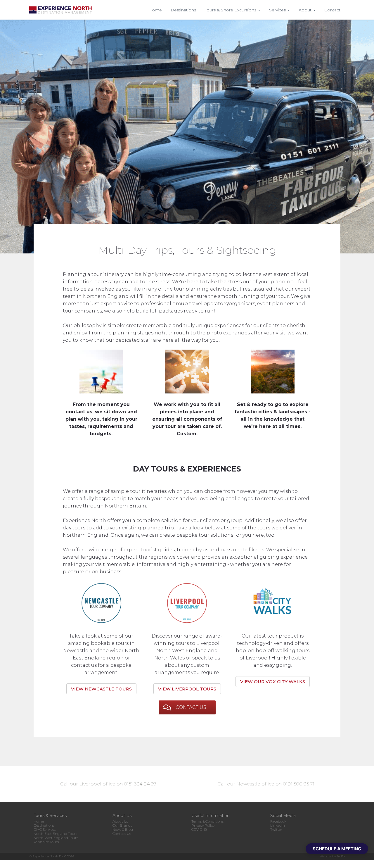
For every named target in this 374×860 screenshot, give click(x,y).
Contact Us (121, 833)
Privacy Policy (202, 825)
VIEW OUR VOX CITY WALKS (272, 681)
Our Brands (122, 825)
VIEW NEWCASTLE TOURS (101, 689)
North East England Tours (55, 833)
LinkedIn (277, 825)
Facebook (278, 821)
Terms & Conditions (207, 821)
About (306, 10)
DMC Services (45, 829)
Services (278, 10)
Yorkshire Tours (46, 842)
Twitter (276, 829)
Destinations (183, 10)
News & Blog (122, 829)
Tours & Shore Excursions (231, 10)
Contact (332, 10)
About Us (120, 821)
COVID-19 (199, 829)
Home (155, 10)
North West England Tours (56, 837)
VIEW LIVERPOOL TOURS (187, 689)
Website (325, 856)
